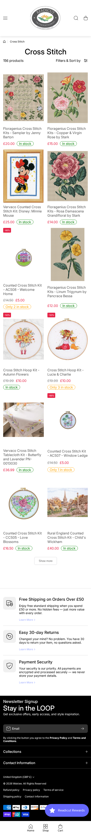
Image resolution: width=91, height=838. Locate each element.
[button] (86, 18)
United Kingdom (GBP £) (17, 777)
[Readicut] (45, 18)
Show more (45, 560)
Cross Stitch (17, 41)
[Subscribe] (82, 728)
